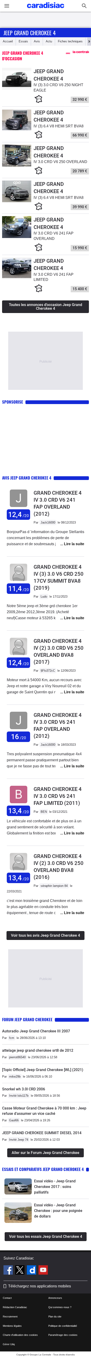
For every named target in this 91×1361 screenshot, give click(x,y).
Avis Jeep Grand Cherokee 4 (26, 478)
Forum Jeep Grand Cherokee (27, 1019)
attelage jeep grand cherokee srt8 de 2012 (37, 1050)
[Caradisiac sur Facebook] (9, 1270)
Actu (49, 41)
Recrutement (10, 1316)
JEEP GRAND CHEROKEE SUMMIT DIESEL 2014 (41, 1133)
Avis (37, 41)
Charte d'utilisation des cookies (20, 1335)
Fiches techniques (70, 41)
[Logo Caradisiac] (45, 9)
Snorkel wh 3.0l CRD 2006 (23, 1089)
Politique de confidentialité (62, 1325)
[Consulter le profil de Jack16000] (18, 507)
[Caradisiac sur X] (20, 1270)
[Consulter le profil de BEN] (18, 803)
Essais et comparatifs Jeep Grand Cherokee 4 (43, 1169)
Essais (23, 41)
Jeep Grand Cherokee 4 (30, 32)
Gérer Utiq (9, 1344)
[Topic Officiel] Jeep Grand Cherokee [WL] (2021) (42, 1070)
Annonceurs (55, 1297)
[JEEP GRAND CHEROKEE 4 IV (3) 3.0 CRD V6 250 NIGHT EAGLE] (16, 88)
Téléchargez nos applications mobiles (39, 1286)
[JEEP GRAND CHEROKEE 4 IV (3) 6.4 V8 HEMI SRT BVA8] (16, 130)
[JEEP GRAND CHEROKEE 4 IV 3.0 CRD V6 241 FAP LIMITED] (16, 278)
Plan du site (54, 1316)
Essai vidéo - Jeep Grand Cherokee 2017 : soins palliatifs (55, 1186)
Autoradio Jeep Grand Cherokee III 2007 (36, 1031)
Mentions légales (12, 1325)
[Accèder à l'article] (18, 1186)
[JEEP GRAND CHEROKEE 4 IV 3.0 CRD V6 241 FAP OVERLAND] (16, 237)
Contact (7, 1297)
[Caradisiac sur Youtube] (43, 1270)
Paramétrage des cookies (62, 1335)
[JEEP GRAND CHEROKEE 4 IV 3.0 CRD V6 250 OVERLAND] (16, 165)
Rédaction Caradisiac (15, 1307)
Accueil (8, 41)
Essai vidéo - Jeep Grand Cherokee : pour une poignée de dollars (58, 1210)
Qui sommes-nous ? (59, 1307)
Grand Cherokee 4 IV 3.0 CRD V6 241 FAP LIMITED (58, 796)
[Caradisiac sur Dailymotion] (32, 1270)
